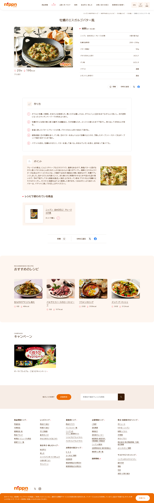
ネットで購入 (50, 218)
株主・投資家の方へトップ (128, 420)
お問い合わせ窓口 (102, 5)
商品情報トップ (20, 420)
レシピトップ (45, 420)
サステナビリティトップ (127, 455)
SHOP (140, 6)
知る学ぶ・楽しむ (86, 5)
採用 (75, 5)
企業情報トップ (98, 420)
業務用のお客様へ (118, 5)
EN (134, 5)
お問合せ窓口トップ (74, 448)
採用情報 (96, 458)
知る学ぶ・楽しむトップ (49, 445)
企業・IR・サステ (65, 5)
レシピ (54, 5)
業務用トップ (71, 420)
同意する (142, 498)
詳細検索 (63, 397)
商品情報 (45, 5)
